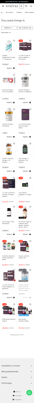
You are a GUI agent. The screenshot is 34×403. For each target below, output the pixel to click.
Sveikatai (19, 12)
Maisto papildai (29, 12)
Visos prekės (9, 12)
